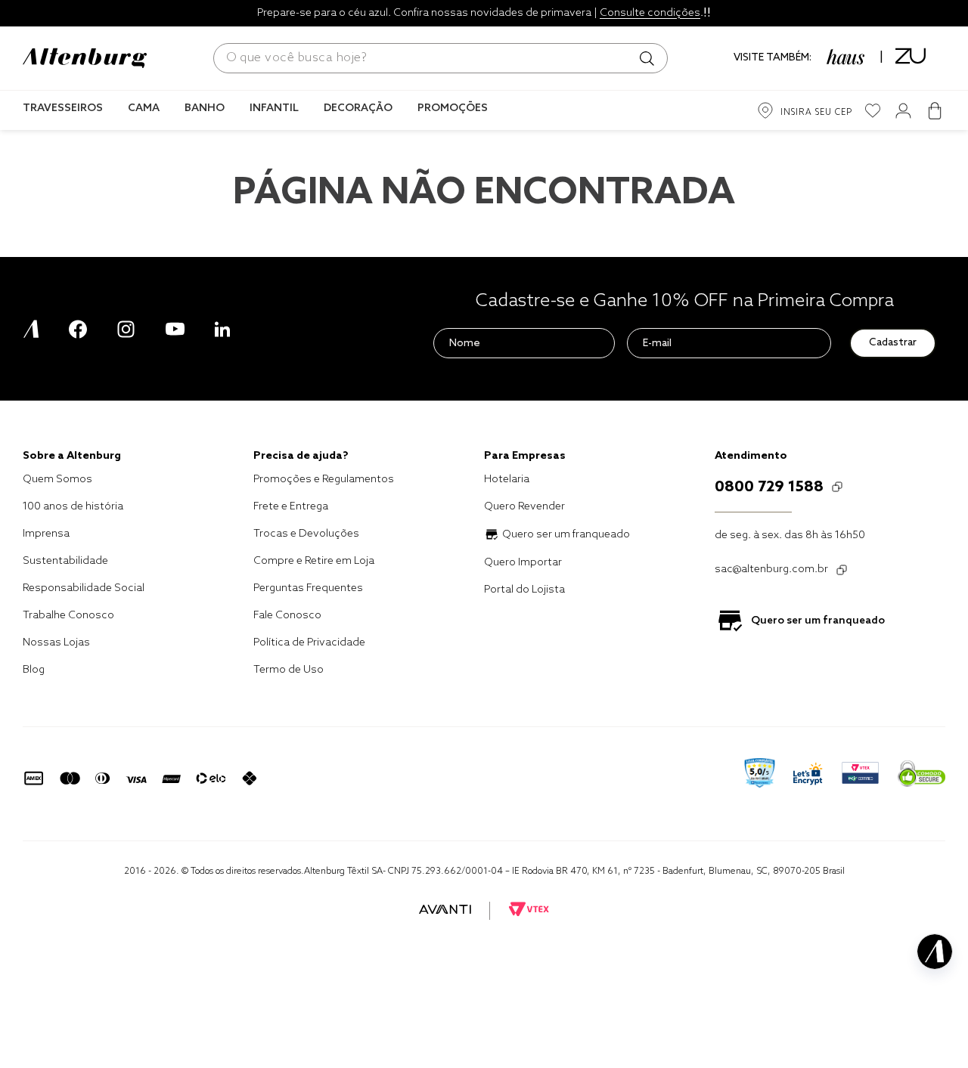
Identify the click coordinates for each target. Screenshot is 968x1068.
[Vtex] (528, 911)
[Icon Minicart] (934, 110)
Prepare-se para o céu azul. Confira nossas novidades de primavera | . (480, 13)
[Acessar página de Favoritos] (872, 111)
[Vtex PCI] (860, 774)
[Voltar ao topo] (935, 1019)
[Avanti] (445, 911)
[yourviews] (759, 774)
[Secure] (921, 775)
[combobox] (440, 58)
